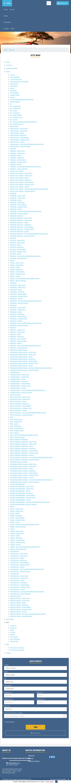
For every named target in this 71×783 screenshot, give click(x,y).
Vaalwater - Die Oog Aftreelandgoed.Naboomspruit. (25, 166)
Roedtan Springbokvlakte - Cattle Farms (22, 489)
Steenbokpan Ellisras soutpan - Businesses (23, 471)
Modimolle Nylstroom (16, 216)
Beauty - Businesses (16, 515)
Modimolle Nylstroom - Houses (19, 231)
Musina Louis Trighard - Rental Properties (22, 191)
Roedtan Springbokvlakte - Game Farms (22, 486)
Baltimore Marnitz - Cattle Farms (20, 600)
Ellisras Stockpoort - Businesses (19, 404)
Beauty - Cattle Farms (16, 511)
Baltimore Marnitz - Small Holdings (20, 607)
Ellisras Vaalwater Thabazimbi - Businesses (23, 448)
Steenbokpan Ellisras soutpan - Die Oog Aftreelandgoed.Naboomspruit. (31, 480)
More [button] (12, 28)
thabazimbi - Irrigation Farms (18, 296)
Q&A (7, 644)
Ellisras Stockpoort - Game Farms (20, 397)
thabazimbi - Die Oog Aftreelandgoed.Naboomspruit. (26, 301)
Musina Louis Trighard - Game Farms (21, 173)
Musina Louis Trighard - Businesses (20, 180)
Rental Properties (15, 102)
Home (5, 50)
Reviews (8, 653)
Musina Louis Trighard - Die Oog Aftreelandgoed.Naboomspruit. (29, 189)
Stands (12, 88)
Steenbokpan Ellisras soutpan (19, 462)
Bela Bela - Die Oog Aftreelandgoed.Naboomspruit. (25, 256)
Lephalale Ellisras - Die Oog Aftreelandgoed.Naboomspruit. (27, 390)
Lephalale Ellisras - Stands (18, 379)
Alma (11, 417)
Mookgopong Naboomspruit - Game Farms (23, 352)
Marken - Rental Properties (18, 280)
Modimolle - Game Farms (17, 195)
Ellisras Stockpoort (15, 395)
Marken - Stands (15, 267)
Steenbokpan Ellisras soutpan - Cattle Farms (23, 466)
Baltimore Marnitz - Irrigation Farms (21, 609)
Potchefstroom (14, 574)
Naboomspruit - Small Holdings (19, 137)
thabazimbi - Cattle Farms (18, 287)
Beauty (12, 506)
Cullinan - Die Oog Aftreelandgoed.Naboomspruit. (25, 547)
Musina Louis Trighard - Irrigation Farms (22, 184)
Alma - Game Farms (16, 419)
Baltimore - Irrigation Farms (18, 341)
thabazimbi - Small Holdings (18, 294)
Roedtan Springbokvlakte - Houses (20, 500)
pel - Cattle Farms (15, 108)
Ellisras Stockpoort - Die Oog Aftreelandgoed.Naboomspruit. (28, 412)
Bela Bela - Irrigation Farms (18, 251)
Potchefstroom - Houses (17, 589)
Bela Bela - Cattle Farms (17, 242)
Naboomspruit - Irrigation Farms (19, 140)
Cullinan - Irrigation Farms (17, 542)
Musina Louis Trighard (16, 171)
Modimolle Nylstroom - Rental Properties (22, 236)
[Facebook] (49, 757)
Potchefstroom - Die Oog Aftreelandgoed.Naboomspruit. (27, 591)
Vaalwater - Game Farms (17, 151)
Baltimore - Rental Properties (19, 348)
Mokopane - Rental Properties (19, 325)
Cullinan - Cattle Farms (17, 533)
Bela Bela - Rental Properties (18, 258)
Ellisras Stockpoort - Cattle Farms (20, 399)
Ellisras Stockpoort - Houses (18, 410)
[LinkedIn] (54, 757)
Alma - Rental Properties (17, 437)
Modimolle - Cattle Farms (17, 198)
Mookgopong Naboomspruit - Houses (21, 365)
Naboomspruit (14, 126)
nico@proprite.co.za (14, 763)
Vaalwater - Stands (15, 155)
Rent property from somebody (19, 81)
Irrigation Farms (15, 95)
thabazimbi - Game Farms (18, 285)
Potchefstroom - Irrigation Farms (20, 587)
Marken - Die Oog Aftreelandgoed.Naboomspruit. (25, 278)
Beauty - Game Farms (16, 509)
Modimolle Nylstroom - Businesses (20, 225)
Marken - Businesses (16, 269)
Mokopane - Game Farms (18, 307)
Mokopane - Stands (16, 312)
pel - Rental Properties (16, 124)
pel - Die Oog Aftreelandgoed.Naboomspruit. (23, 122)
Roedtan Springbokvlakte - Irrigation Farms (23, 497)
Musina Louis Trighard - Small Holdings (21, 182)
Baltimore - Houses (16, 343)
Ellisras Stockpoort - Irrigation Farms (21, 408)
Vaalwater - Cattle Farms (17, 153)
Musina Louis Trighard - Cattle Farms (21, 175)
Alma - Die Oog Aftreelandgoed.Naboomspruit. (24, 435)
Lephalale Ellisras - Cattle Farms (19, 377)
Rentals (6, 16)
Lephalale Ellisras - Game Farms (19, 374)
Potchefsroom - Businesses (18, 560)
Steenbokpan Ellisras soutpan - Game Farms (23, 464)
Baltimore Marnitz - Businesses (19, 605)
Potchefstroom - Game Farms (19, 576)
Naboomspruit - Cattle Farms (19, 131)
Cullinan (12, 529)
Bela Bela (13, 238)
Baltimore (13, 327)
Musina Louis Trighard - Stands (19, 178)
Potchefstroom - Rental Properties (20, 594)
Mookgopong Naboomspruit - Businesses (22, 359)
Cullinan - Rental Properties (18, 549)
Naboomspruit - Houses (17, 142)
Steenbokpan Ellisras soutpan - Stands (21, 468)
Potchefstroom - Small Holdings (19, 585)
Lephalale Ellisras (15, 372)
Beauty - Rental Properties (18, 527)
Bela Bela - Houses (16, 254)
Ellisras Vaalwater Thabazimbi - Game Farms (23, 442)
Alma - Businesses (15, 426)
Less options (36, 733)
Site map (11, 50)
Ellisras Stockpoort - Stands (18, 401)
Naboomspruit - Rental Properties (20, 146)
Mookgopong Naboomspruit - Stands (21, 357)
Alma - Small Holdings (16, 428)
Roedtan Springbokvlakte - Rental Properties (23, 504)
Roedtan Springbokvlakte (17, 484)
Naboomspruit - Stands (17, 133)
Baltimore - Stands (15, 334)
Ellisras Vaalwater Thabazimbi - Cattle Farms (23, 444)
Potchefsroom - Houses (17, 567)
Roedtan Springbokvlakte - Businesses (21, 493)
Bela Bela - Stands (15, 245)
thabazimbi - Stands (16, 289)
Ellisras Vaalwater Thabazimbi (19, 439)
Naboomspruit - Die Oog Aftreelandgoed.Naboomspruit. (27, 144)
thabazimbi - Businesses (17, 292)
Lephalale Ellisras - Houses (18, 388)
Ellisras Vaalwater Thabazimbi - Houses (21, 455)
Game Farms (14, 84)
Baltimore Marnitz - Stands (18, 603)
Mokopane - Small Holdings (18, 316)
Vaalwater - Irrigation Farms (18, 162)
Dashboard (63, 3)
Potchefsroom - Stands (17, 558)
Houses (12, 97)
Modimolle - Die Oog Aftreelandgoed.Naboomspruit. (26, 211)
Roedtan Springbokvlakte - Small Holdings (22, 495)
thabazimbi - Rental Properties (19, 303)
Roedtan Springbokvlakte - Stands (20, 491)
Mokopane (13, 305)
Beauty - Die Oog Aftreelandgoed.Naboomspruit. (24, 524)
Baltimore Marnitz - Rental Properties (21, 616)
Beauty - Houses (15, 522)
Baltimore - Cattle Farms (17, 332)
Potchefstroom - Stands (17, 580)
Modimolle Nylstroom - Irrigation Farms (22, 229)
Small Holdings (14, 93)
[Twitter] (52, 757)
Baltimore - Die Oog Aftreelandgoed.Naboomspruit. (25, 345)
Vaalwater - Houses (16, 164)
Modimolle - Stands (16, 200)
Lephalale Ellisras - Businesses (19, 381)
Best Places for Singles (17, 648)
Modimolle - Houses (16, 209)
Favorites (6, 28)
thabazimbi (13, 283)
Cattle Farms (14, 86)
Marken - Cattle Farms (16, 265)
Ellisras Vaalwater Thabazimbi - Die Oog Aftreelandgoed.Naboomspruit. (31, 457)
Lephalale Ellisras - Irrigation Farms (20, 386)
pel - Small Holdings (16, 115)
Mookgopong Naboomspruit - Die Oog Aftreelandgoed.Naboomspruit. (31, 368)
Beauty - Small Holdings (17, 518)
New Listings (7, 22)
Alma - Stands (14, 424)
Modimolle (13, 193)
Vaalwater (13, 148)
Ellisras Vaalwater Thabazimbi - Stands (21, 446)
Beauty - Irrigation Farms (17, 520)
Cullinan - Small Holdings (17, 540)
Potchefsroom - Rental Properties (20, 571)
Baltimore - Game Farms (17, 330)
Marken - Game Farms (17, 263)
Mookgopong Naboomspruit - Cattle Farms (23, 354)
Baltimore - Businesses (17, 336)
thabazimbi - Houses (16, 298)
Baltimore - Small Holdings (18, 339)
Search (6, 9)
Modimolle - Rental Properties (19, 213)
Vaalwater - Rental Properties (19, 169)
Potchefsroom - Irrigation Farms (19, 565)
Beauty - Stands (15, 513)
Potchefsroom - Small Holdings (19, 562)
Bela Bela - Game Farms (17, 240)
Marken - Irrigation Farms (17, 274)
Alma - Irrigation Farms (17, 430)
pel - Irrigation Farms (16, 117)
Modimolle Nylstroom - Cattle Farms (21, 220)
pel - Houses (14, 119)
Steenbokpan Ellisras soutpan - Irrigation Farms (24, 475)
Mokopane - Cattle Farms (17, 310)
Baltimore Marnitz (15, 596)
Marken (12, 260)
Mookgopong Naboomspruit (18, 350)
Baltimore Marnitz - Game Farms (20, 598)
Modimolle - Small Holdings (18, 204)
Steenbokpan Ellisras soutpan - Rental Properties (24, 482)
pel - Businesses (15, 113)
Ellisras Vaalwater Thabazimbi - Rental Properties (24, 459)
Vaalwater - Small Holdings (18, 160)
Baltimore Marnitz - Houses (18, 612)
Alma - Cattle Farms (16, 421)
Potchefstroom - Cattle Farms (19, 578)
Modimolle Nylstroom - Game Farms (21, 218)
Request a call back (34, 761)
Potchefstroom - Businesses (18, 582)
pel (11, 104)
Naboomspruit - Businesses (18, 135)
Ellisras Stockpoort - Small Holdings (20, 406)
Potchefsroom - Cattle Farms (19, 556)
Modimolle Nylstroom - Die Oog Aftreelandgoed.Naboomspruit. (29, 233)
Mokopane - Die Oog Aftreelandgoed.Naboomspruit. (26, 323)
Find (35, 727)
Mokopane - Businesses (17, 314)
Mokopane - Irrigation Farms (18, 319)
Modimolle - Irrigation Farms (18, 207)
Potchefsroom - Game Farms (19, 553)
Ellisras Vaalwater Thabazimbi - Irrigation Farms (24, 453)
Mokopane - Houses (16, 321)
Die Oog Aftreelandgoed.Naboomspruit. (22, 99)
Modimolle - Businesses (17, 202)
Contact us (9, 65)
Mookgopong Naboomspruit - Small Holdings (23, 361)
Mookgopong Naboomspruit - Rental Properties (24, 370)
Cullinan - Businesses (16, 538)
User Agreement (15, 639)
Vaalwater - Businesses (17, 157)
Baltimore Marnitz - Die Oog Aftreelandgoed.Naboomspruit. (28, 614)
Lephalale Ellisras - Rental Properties (21, 392)
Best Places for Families (17, 650)
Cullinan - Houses (15, 544)
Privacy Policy (49, 781)
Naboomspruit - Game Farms (19, 128)
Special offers (10, 619)
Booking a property (11, 68)
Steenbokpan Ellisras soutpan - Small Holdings (24, 473)
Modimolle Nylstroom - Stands (19, 222)
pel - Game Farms (15, 106)
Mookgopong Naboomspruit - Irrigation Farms (24, 363)
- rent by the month (16, 79)
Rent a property (14, 77)
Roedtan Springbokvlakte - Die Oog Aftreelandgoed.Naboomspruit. (30, 502)
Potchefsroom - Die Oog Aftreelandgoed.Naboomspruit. (27, 569)
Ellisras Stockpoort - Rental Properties (21, 415)
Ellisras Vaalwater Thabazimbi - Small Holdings (24, 450)
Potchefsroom (14, 551)
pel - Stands (13, 110)
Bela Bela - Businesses (17, 247)
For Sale (12, 9)
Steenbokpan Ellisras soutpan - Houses (21, 477)
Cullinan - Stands (15, 535)
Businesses (13, 90)
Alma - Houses (14, 433)
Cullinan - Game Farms (17, 531)
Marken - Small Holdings (17, 272)
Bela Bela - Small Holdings (18, 249)
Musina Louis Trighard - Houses (19, 187)
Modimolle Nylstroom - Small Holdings (21, 227)
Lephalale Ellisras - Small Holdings (20, 383)
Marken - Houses (15, 276)
